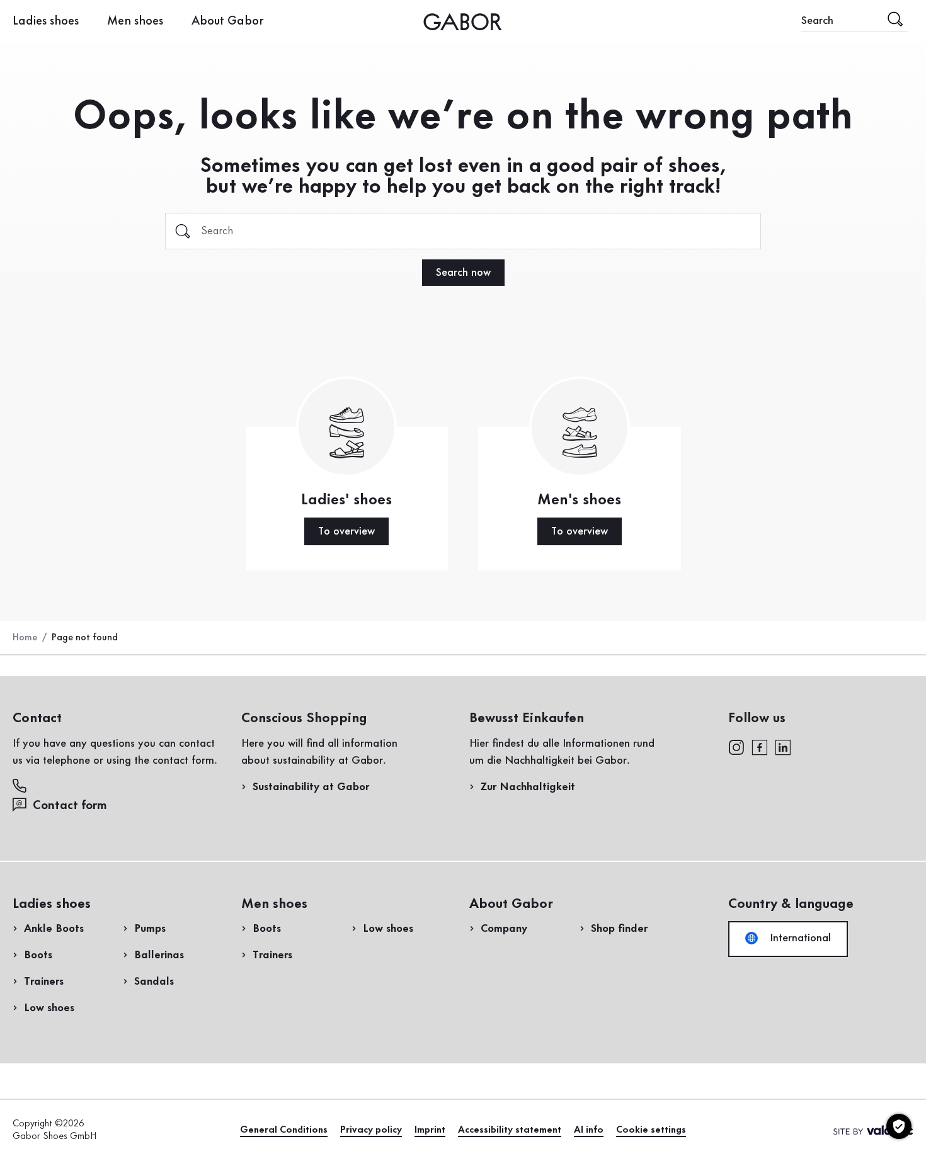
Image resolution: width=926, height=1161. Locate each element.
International (799, 938)
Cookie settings (651, 1130)
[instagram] (736, 746)
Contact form (70, 806)
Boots (38, 955)
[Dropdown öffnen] (273, 20)
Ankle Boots (54, 929)
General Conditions (284, 1130)
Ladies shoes (46, 21)
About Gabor (227, 21)
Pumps (150, 929)
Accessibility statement (509, 1130)
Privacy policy (371, 1130)
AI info (588, 1130)
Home (25, 637)
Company (504, 929)
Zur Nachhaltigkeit (528, 787)
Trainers (44, 982)
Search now (463, 273)
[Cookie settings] (899, 1126)
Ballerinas (159, 955)
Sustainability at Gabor (311, 787)
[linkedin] (783, 746)
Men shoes (135, 21)
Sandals (154, 982)
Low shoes (49, 1008)
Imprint (429, 1130)
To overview (346, 531)
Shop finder (619, 929)
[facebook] (759, 746)
